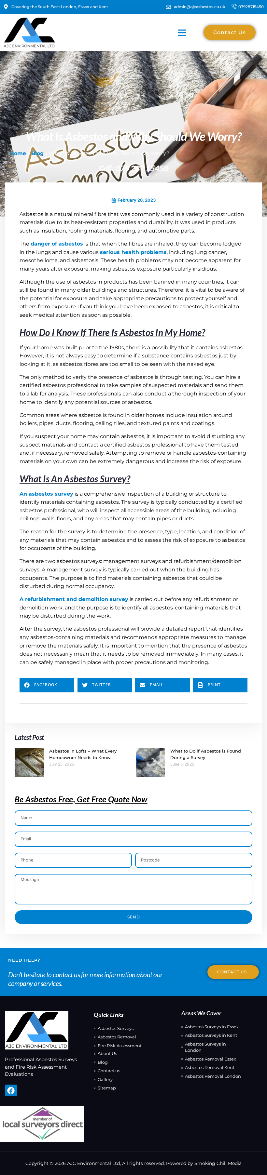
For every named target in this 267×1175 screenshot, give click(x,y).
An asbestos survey (46, 494)
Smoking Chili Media (218, 1163)
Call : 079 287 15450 (133, 168)
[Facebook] (11, 1091)
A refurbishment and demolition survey (74, 599)
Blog (37, 153)
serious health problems (133, 252)
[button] (182, 32)
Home (18, 153)
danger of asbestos (57, 244)
